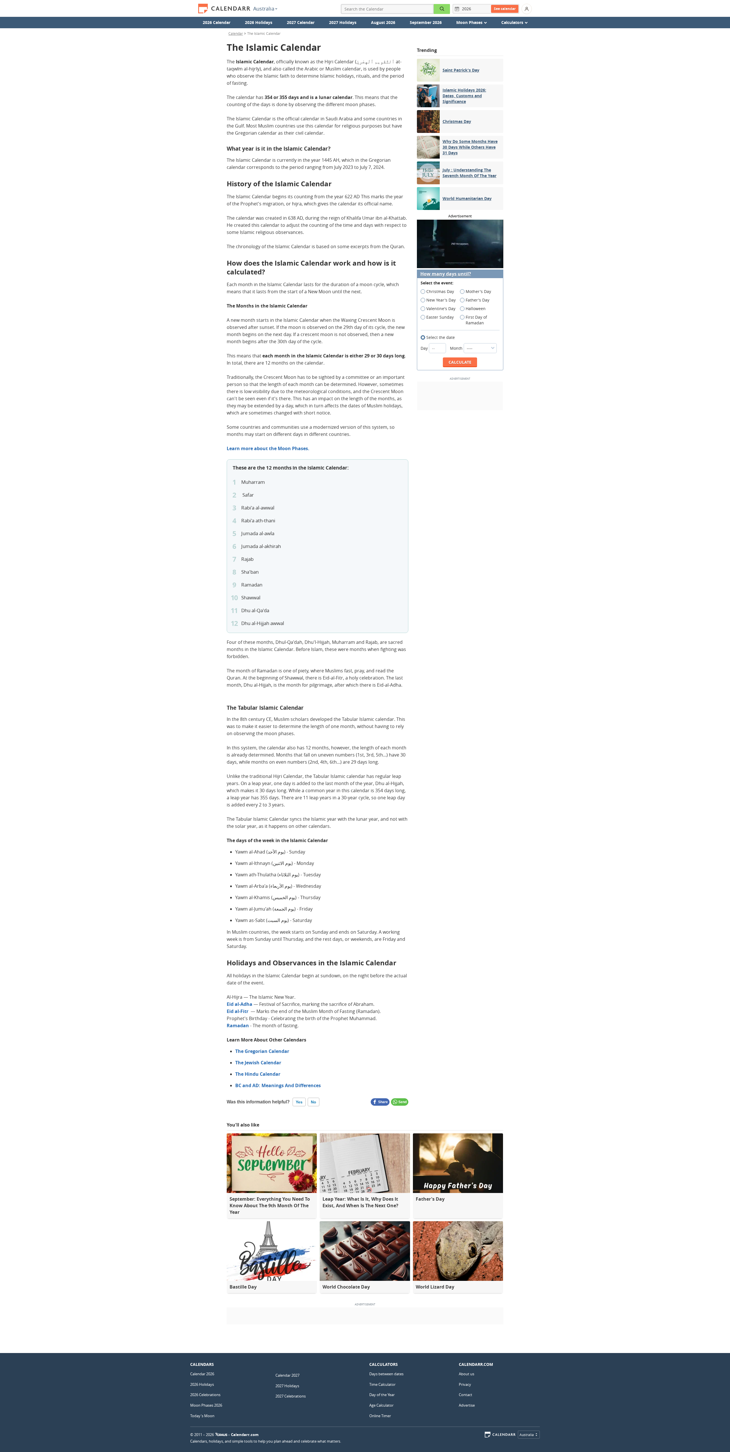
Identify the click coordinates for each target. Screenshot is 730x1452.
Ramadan (238, 1025)
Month (457, 348)
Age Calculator (381, 1405)
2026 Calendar (216, 22)
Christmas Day (440, 291)
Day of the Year (382, 1394)
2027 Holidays (342, 22)
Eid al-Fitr (237, 1011)
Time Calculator (382, 1384)
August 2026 (383, 22)
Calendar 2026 (202, 1373)
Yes (299, 1102)
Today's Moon (202, 1415)
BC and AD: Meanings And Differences (278, 1085)
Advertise (467, 1405)
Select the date (440, 337)
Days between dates (386, 1373)
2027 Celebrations (290, 1396)
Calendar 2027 (287, 1375)
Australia (263, 8)
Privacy (465, 1384)
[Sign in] (527, 9)
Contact (465, 1394)
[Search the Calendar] (442, 9)
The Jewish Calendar (258, 1062)
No (313, 1102)
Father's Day (477, 300)
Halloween (476, 308)
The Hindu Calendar (257, 1074)
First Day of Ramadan (476, 319)
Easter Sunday (440, 317)
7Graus (221, 1434)
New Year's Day (441, 300)
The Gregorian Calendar (262, 1051)
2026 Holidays (258, 22)
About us (466, 1373)
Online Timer (380, 1415)
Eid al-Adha (239, 1004)
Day (425, 348)
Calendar (235, 33)
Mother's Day (478, 291)
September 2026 (426, 22)
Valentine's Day (440, 308)
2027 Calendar (301, 22)
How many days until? (445, 274)
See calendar (505, 8)
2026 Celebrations (205, 1394)
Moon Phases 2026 (206, 1405)
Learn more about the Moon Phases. (268, 448)
